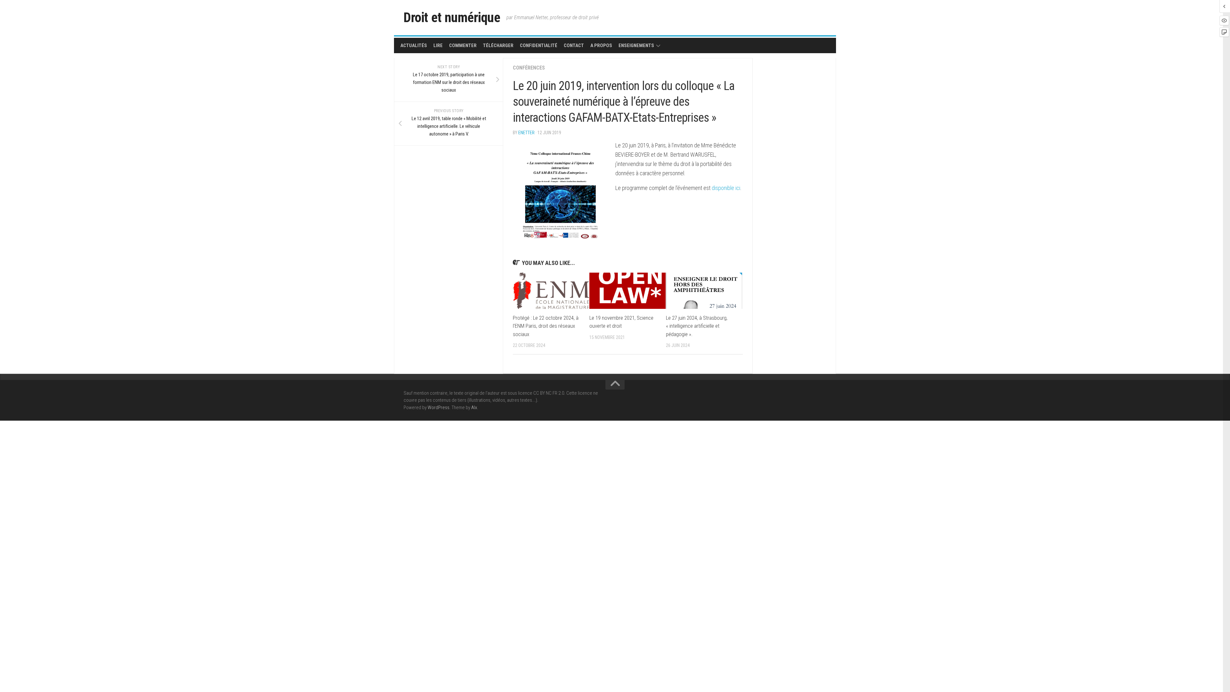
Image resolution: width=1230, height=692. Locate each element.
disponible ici (726, 188)
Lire (438, 45)
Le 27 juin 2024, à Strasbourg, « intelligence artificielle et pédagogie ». (696, 326)
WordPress (438, 407)
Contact (574, 45)
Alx (474, 407)
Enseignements (636, 45)
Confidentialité (538, 45)
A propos (601, 45)
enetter (526, 132)
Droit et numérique (452, 17)
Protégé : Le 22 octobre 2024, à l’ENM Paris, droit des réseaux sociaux (545, 326)
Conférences (529, 68)
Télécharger (498, 45)
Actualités (413, 45)
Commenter (463, 45)
